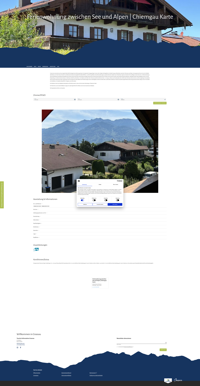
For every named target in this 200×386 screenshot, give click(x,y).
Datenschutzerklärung (128, 346)
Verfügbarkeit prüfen (160, 103)
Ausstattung (53, 66)
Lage (58, 66)
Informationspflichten (66, 375)
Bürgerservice (93, 372)
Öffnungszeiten (36, 372)
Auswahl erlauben (100, 204)
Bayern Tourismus (178, 381)
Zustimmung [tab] (84, 184)
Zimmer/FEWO (45, 66)
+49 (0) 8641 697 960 (21, 344)
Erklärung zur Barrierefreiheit (96, 375)
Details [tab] (100, 184)
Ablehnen (85, 204)
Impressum (35, 375)
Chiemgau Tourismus (168, 382)
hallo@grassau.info (20, 343)
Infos (35, 66)
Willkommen (29, 66)
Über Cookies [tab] (115, 184)
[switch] (94, 200)
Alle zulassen (115, 204)
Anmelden (163, 349)
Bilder (39, 66)
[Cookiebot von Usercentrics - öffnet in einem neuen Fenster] (117, 181)
